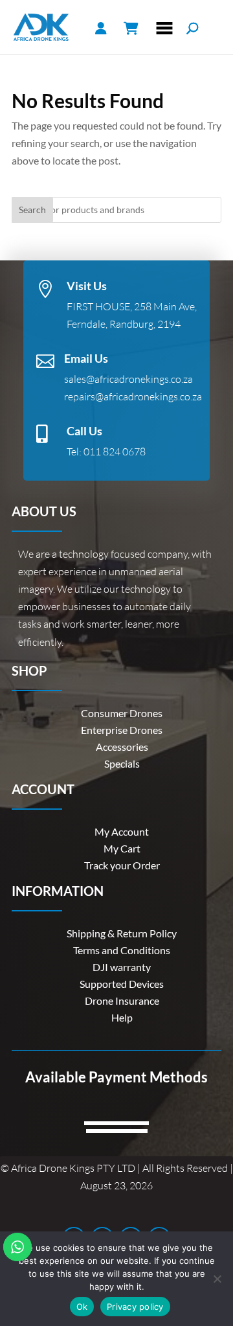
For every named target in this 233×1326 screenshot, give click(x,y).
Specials (122, 763)
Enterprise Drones (121, 730)
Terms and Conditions (121, 950)
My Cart (122, 848)
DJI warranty (122, 967)
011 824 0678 (114, 451)
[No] (216, 1278)
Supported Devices (122, 983)
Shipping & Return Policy (122, 933)
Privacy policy (135, 1306)
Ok (82, 1306)
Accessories (122, 746)
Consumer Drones (121, 713)
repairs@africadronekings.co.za (133, 396)
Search (32, 209)
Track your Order (122, 865)
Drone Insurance (122, 1000)
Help (122, 1017)
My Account (121, 831)
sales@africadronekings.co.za (128, 378)
